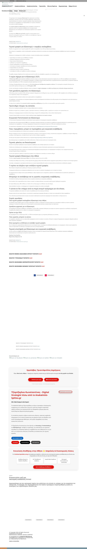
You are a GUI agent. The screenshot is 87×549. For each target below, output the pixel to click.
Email (61, 497)
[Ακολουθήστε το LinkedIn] (56, 520)
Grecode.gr (15, 442)
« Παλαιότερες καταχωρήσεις (21, 338)
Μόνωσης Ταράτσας (48, 137)
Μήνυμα (11, 511)
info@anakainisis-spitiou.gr (22, 43)
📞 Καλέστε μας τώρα (35, 379)
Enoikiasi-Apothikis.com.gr (22, 454)
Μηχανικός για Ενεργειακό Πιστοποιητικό (48, 126)
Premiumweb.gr (25, 442)
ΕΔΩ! (40, 254)
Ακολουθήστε (39, 275)
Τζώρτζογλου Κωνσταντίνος (26, 392)
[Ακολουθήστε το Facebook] (35, 275)
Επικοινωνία (22, 11)
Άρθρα (16, 11)
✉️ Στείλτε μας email (51, 379)
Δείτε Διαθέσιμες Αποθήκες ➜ (43, 467)
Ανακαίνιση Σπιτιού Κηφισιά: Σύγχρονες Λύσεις (33, 305)
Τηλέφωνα (25, 497)
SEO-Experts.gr (35, 442)
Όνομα (10, 504)
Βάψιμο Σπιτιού (73, 6)
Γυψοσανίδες (42, 6)
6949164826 (12, 0)
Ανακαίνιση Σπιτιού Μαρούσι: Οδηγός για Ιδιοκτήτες (35, 288)
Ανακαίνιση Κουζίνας (32, 6)
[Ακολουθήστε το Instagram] (46, 275)
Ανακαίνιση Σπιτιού (7, 6)
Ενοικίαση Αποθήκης (7, 11)
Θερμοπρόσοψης (38, 137)
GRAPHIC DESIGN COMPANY (25, 534)
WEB (10, 534)
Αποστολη (13, 514)
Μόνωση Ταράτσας (52, 6)
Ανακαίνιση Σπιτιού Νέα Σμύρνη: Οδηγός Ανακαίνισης (35, 323)
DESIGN (14, 534)
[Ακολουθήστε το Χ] (45, 520)
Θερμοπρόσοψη (63, 6)
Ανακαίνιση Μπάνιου (20, 6)
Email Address (12, 507)
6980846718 (18, 41)
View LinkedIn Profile (17, 438)
